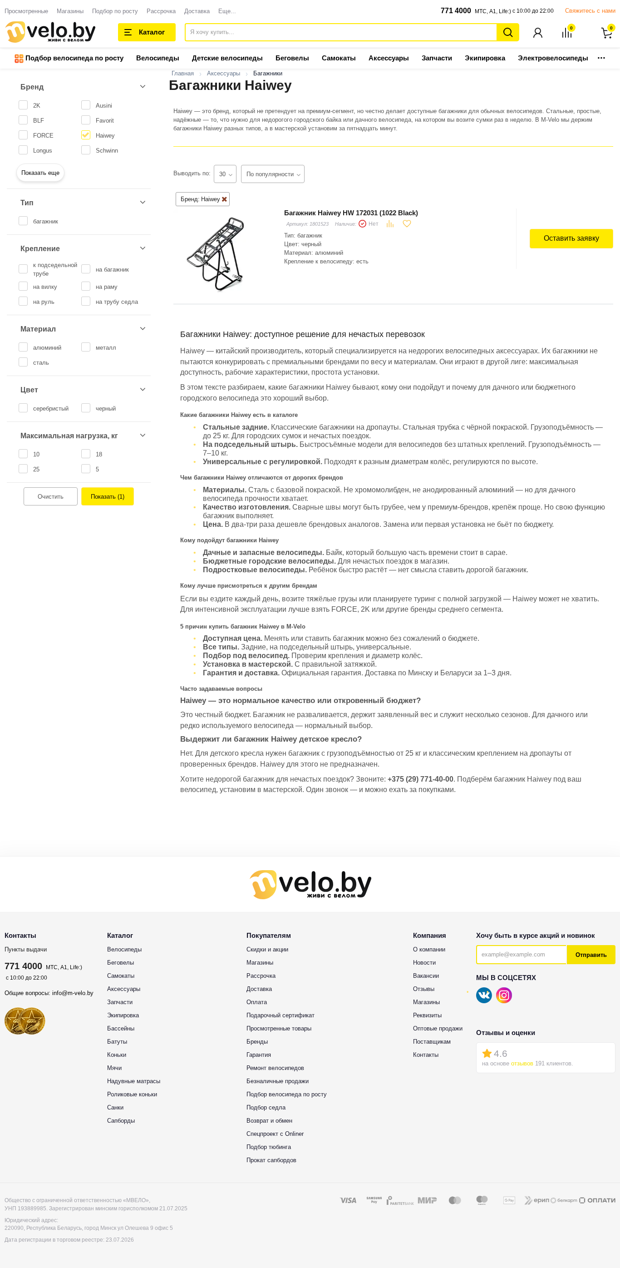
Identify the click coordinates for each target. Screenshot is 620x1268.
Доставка (197, 11)
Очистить (51, 496)
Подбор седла (265, 1107)
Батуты (117, 1041)
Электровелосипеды (553, 58)
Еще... (227, 11)
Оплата (256, 1002)
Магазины (70, 11)
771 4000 (456, 11)
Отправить (591, 954)
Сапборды (121, 1120)
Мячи (114, 1068)
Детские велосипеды (227, 58)
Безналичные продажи (277, 1081)
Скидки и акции (267, 949)
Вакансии (426, 975)
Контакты (425, 1054)
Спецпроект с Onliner (275, 1133)
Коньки (116, 1054)
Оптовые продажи (438, 1028)
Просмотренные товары (278, 1028)
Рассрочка (161, 11)
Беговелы (292, 58)
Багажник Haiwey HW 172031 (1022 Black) (351, 213)
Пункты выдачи (26, 949)
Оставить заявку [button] (571, 238)
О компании (429, 949)
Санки (115, 1107)
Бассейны (120, 1028)
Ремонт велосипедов (275, 1068)
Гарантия (258, 1054)
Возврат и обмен (269, 1120)
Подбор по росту (115, 11)
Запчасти (437, 58)
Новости (424, 962)
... (601, 55)
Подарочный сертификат (280, 1015)
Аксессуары (389, 58)
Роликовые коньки (132, 1094)
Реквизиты (427, 1015)
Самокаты (339, 58)
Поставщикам (432, 1041)
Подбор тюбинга (268, 1147)
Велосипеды (157, 58)
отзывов (522, 1063)
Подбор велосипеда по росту (73, 58)
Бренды (257, 1041)
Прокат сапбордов (271, 1160)
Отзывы (423, 989)
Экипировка (485, 58)
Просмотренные (26, 11)
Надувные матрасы (133, 1081)
